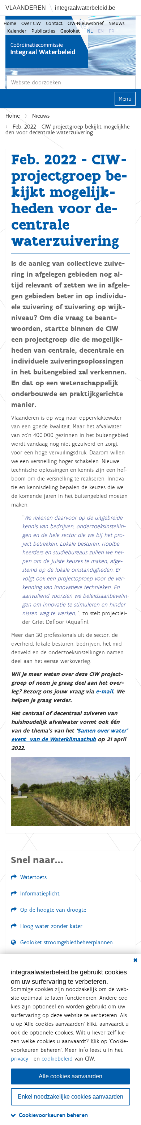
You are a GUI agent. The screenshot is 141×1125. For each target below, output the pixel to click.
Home (10, 23)
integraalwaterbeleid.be (85, 8)
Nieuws (116, 23)
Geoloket (70, 31)
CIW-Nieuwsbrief (85, 23)
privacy (20, 1058)
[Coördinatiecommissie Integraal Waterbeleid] (46, 42)
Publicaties (43, 31)
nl (90, 31)
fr (111, 31)
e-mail (104, 691)
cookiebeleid (58, 1058)
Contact (54, 23)
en (101, 31)
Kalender (16, 31)
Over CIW (31, 23)
